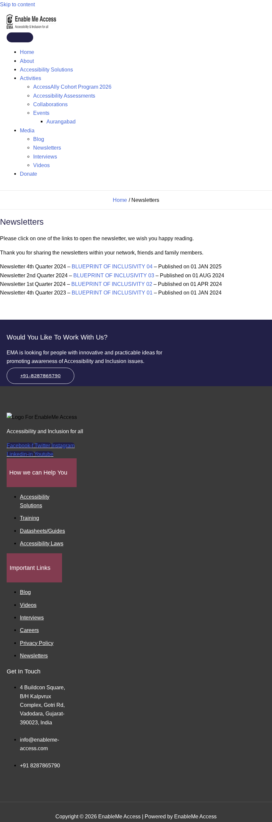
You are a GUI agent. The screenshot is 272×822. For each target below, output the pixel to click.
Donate (28, 174)
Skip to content (17, 4)
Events (41, 113)
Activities (30, 78)
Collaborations (50, 104)
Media (27, 130)
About (27, 61)
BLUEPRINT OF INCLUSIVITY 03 (113, 275)
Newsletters (47, 148)
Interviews (45, 157)
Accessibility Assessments (64, 96)
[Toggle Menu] (20, 37)
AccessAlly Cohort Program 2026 (72, 87)
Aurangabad (61, 121)
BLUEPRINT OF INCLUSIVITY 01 (113, 293)
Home (27, 52)
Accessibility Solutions (46, 69)
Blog (38, 139)
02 (149, 284)
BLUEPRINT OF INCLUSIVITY (108, 266)
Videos (41, 165)
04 (150, 266)
